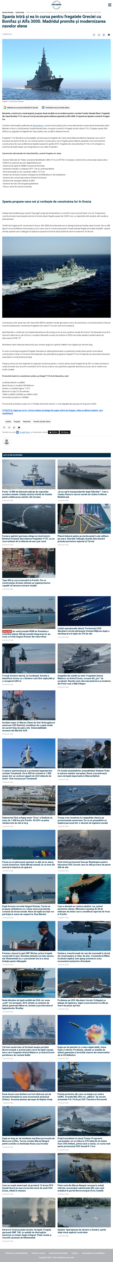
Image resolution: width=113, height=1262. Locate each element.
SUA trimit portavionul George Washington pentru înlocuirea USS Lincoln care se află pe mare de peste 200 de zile (84, 865)
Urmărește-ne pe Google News (57, 107)
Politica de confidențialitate (16, 1253)
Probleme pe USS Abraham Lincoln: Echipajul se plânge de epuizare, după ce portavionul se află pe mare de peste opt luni (83, 1003)
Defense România (7, 12)
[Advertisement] (84, 571)
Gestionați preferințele (58, 1253)
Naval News (38, 125)
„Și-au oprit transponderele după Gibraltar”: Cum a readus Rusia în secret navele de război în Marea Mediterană (83, 494)
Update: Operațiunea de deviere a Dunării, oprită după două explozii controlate (82, 1231)
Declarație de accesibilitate (93, 1253)
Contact (75, 1253)
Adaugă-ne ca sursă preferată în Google (22, 107)
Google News (25, 432)
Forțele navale (20, 12)
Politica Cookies (38, 1253)
